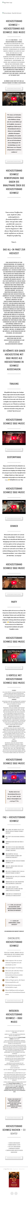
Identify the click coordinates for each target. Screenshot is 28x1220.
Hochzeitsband (18, 275)
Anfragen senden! (14, 1148)
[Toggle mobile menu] (25, 5)
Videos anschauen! (14, 1143)
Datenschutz (22, 1169)
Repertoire (5, 745)
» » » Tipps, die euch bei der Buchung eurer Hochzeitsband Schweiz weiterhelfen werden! (14, 907)
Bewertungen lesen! (14, 1145)
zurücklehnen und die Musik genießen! (14, 1151)
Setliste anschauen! (14, 1147)
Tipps (12, 977)
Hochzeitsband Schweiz (10, 733)
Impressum (15, 1169)
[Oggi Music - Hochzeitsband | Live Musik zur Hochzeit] (11, 13)
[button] (14, 831)
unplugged (12, 801)
